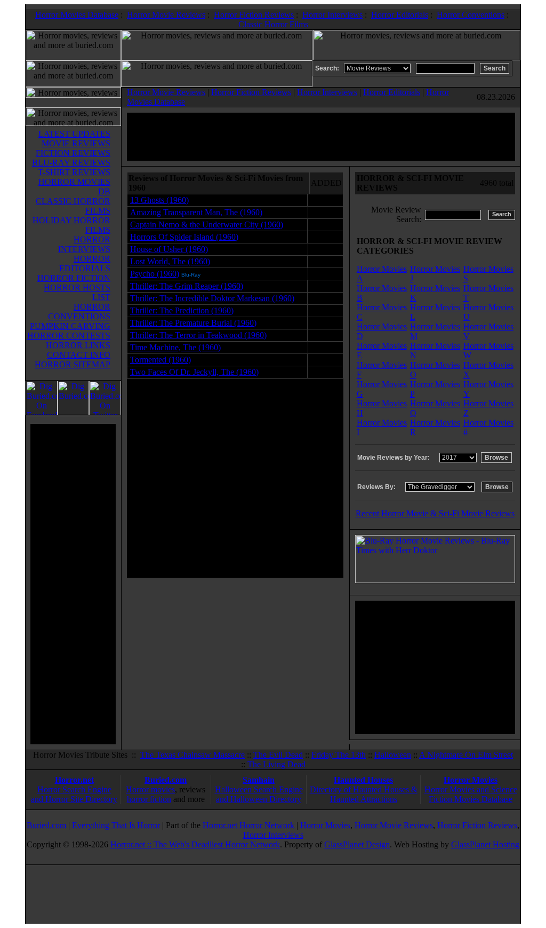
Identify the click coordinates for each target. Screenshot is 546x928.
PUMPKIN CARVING (70, 326)
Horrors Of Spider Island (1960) (184, 236)
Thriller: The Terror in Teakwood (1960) (198, 335)
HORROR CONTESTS (68, 335)
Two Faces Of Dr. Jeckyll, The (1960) (194, 371)
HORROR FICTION (73, 277)
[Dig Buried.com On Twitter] (105, 412)
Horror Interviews (332, 14)
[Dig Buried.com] (73, 412)
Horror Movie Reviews (166, 14)
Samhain (259, 779)
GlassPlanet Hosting (485, 844)
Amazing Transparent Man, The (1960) (196, 212)
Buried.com (165, 779)
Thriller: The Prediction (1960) (182, 310)
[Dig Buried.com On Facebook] (42, 412)
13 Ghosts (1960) (159, 200)
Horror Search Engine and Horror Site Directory (74, 794)
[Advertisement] (73, 584)
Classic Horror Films (273, 24)
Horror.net (74, 779)
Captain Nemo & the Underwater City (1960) (206, 224)
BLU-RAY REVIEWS (71, 162)
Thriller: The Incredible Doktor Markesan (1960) (212, 298)
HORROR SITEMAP (72, 364)
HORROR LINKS (78, 345)
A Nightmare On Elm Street (466, 754)
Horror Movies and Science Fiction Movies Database (470, 794)
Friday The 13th (338, 754)
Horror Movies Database (76, 14)
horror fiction (149, 799)
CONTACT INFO (78, 354)
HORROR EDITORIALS (84, 263)
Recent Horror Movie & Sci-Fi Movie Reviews (435, 513)
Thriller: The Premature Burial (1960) (193, 322)
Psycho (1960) (154, 273)
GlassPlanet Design (357, 844)
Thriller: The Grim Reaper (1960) (186, 285)
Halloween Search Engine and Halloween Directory (259, 794)
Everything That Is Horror (116, 825)
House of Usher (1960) (169, 249)
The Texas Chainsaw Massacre (192, 754)
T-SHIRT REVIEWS (74, 172)
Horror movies (150, 789)
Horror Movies (470, 779)
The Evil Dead (278, 754)
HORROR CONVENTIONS (79, 311)
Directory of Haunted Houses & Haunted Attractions (363, 794)
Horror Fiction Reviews (254, 14)
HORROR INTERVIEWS (84, 244)
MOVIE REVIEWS (76, 143)
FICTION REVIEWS (73, 153)
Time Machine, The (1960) (175, 347)
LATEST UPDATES (74, 133)
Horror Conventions (470, 14)
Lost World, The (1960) (170, 261)
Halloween (392, 754)
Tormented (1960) (160, 359)
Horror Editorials (399, 14)
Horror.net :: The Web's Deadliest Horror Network (195, 844)
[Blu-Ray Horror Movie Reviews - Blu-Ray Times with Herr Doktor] (435, 580)
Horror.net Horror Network (248, 825)
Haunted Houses (363, 779)
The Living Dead (276, 764)
